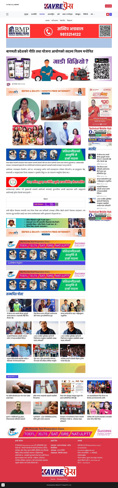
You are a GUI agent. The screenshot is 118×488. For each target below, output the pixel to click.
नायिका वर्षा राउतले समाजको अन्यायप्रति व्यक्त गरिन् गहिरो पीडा (99, 418)
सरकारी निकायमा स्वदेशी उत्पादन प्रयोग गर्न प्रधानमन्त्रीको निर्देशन (17, 337)
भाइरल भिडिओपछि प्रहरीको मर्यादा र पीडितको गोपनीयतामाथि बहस (18, 359)
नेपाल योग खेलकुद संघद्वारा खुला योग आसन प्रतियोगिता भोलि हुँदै (71, 396)
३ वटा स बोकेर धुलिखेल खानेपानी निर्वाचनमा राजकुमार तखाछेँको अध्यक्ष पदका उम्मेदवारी (72, 338)
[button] (107, 14)
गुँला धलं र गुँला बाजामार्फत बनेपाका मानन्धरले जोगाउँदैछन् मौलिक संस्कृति (45, 359)
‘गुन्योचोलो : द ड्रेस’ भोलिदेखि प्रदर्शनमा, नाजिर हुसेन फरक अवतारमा (45, 418)
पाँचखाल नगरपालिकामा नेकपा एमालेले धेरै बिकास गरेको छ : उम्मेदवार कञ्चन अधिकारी (72, 419)
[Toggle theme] (3, 485)
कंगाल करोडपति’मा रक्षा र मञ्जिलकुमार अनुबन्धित (72, 314)
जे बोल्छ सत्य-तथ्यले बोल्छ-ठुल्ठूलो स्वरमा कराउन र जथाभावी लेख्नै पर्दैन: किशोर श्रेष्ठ (18, 315)
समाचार (42, 14)
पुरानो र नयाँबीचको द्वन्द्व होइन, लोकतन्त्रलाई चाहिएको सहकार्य (15, 418)
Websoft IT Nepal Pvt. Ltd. (63, 485)
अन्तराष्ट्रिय (51, 14)
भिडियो (85, 14)
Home (53, 479)
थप (92, 14)
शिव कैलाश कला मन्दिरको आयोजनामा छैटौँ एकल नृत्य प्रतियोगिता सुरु (45, 314)
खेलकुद (77, 14)
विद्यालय (69, 20)
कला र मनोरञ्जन (68, 14)
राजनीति (34, 14)
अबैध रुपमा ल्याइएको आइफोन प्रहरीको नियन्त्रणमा (45, 396)
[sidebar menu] (7, 14)
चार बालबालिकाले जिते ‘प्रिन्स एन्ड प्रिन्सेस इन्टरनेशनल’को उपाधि (97, 396)
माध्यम (47, 20)
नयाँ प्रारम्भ (54, 20)
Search (108, 6)
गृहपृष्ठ (26, 14)
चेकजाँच (62, 20)
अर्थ (58, 14)
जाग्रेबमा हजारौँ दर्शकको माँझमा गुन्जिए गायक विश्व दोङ (72, 359)
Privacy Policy (62, 479)
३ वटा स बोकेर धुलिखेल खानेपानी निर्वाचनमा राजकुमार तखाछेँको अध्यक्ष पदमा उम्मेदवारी (45, 338)
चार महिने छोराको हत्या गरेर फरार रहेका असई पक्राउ (18, 396)
